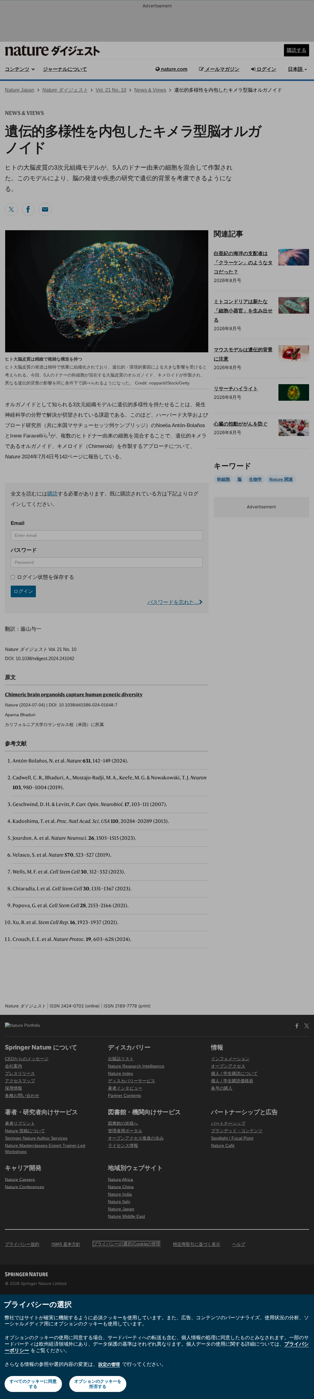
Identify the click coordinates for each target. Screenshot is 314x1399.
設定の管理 (109, 1364)
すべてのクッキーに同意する (33, 1383)
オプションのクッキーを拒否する (97, 1383)
